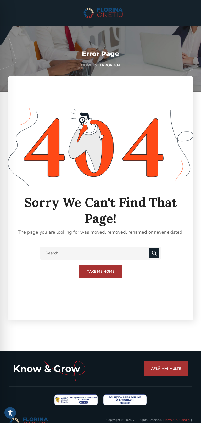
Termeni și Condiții (177, 420)
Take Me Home (100, 271)
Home (86, 65)
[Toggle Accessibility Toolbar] (10, 413)
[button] (166, 368)
